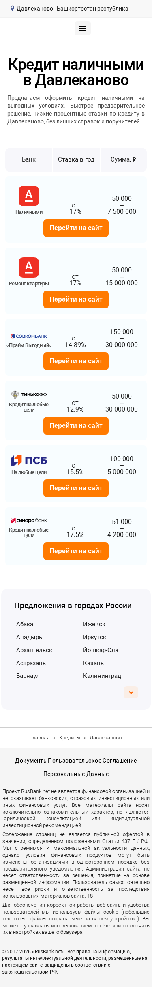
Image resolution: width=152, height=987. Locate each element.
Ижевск (94, 624)
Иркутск (94, 637)
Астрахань (31, 663)
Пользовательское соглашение (92, 760)
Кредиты (69, 738)
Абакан (26, 624)
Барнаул (28, 675)
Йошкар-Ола (100, 650)
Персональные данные (76, 774)
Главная (39, 738)
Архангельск (34, 650)
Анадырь (29, 637)
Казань (93, 663)
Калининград (102, 675)
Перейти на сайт (76, 227)
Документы (31, 760)
